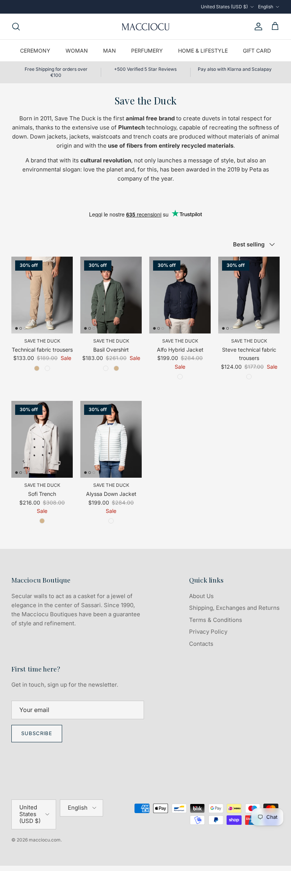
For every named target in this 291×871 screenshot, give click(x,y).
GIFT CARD (257, 50)
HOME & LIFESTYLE (203, 50)
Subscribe (36, 733)
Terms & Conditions (215, 619)
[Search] (15, 26)
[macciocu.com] (145, 26)
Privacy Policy (208, 631)
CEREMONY (35, 50)
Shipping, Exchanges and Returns (234, 607)
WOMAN (77, 50)
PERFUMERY (147, 50)
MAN (109, 50)
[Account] (257, 26)
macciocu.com (45, 840)
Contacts (201, 643)
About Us (201, 596)
